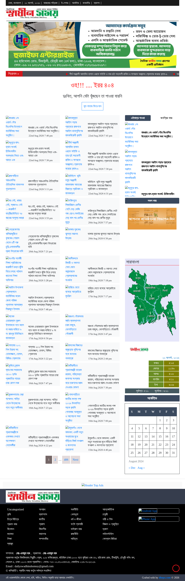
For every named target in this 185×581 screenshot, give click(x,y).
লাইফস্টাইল (108, 533)
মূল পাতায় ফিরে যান (92, 106)
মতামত (10, 533)
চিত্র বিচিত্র (13, 519)
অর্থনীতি (74, 509)
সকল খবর (152, 200)
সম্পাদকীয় (43, 538)
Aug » (141, 467)
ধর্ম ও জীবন (76, 519)
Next (75, 459)
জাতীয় (42, 519)
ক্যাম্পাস (43, 514)
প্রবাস (42, 524)
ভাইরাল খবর (76, 529)
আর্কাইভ (75, 3)
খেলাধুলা (74, 514)
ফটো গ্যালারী (77, 524)
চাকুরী (105, 514)
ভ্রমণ (105, 529)
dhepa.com (165, 577)
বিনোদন (10, 529)
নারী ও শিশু (108, 519)
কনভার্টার (86, 3)
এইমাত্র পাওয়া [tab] (138, 117)
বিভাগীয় (42, 529)
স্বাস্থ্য (10, 543)
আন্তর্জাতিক (108, 509)
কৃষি (9, 514)
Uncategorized (15, 509)
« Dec (132, 467)
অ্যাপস (97, 3)
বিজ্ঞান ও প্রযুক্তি (111, 524)
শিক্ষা (9, 538)
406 (66, 459)
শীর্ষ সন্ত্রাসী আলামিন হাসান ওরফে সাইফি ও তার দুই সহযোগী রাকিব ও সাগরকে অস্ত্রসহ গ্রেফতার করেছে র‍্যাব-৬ (113, 74)
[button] (176, 12)
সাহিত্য (74, 538)
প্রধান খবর (12, 524)
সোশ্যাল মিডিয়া (110, 538)
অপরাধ (42, 509)
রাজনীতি (74, 533)
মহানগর (42, 533)
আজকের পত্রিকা (50, 3)
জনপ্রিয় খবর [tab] (166, 117)
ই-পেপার (64, 3)
